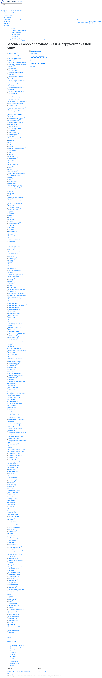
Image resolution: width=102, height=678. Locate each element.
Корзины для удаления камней (15, 115)
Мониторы (12, 189)
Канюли (11, 86)
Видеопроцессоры (14, 138)
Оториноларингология (16, 609)
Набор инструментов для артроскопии (16, 590)
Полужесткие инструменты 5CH (17, 447)
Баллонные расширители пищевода (16, 88)
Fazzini (10, 217)
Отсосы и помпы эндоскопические (14, 208)
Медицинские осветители (17, 148)
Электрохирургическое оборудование (15, 275)
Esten (10, 264)
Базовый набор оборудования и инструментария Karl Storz (28, 40)
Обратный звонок (18, 10)
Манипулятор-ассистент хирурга (15, 344)
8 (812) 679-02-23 (6, 10)
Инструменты (13, 56)
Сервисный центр (10, 14)
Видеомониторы (14, 252)
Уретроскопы (13, 544)
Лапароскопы (13, 301)
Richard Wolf (12, 258)
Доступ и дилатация (15, 567)
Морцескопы (12, 542)
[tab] (17, 148)
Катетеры (12, 136)
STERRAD (10, 595)
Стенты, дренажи (14, 120)
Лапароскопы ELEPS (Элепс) (17, 305)
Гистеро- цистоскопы (14, 537)
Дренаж (11, 570)
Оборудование (13, 583)
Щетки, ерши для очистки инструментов (16, 334)
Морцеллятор (13, 541)
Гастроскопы (13, 158)
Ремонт (9, 637)
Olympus (11, 146)
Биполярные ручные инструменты (14, 328)
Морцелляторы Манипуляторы (13, 412)
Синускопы (12, 624)
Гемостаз (12, 60)
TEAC (10, 142)
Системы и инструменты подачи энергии (16, 627)
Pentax (10, 144)
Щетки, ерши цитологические (14, 97)
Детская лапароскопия (14, 348)
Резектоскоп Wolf (14, 465)
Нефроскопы (13, 539)
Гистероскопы (13, 415)
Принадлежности (14, 223)
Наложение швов (14, 331)
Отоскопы (11, 622)
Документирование (14, 297)
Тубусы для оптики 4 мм (16, 451)
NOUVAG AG (12, 287)
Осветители (12, 266)
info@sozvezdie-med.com (45, 672)
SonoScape (12, 140)
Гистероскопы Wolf (14, 453)
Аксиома (11, 156)
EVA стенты (12, 124)
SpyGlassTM (12, 241)
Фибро (10, 163)
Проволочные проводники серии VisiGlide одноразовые (16, 82)
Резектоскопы (13, 459)
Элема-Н (11, 215)
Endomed (11, 213)
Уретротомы (13, 521)
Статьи (6, 25)
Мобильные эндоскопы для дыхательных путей (16, 174)
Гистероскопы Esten (15, 455)
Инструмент (12, 535)
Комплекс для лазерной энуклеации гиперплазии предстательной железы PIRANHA (16, 553)
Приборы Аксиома (14, 299)
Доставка (7, 19)
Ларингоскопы (13, 614)
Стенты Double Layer (15, 122)
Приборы (11, 283)
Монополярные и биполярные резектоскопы (17, 463)
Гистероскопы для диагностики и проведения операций (16, 419)
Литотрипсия (13, 558)
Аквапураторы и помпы (16, 509)
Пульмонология (13, 134)
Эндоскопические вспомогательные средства (17, 100)
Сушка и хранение (14, 240)
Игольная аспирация (15, 103)
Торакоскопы (12, 311)
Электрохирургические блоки (15, 198)
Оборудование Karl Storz (16, 293)
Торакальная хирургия (15, 357)
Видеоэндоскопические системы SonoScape (15, 186)
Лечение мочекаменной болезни (15, 561)
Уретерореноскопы (15, 547)
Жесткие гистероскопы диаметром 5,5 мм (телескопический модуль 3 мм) (17, 431)
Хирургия (12, 249)
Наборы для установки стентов (15, 77)
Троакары (12, 320)
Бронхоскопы (13, 171)
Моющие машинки (14, 201)
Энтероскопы (12, 183)
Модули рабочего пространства (13, 617)
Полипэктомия (14, 105)
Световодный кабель (15, 270)
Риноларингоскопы (14, 620)
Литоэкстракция (13, 569)
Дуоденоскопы (13, 181)
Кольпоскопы (12, 469)
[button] (21, 19)
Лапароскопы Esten (14, 309)
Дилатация (12, 130)
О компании (8, 17)
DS (9, 195)
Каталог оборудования (11, 12)
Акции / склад (8, 16)
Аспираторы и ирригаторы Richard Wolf (16, 290)
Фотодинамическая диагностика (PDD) (14, 573)
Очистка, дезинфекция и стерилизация (16, 92)
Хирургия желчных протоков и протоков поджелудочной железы (17, 64)
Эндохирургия (16, 32)
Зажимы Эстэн (11, 497)
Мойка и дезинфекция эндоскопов (15, 204)
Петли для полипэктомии (17, 108)
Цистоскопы (13, 525)
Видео (11, 161)
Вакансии (7, 23)
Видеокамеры (13, 254)
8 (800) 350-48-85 (95, 21)
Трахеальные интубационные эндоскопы (17, 351)
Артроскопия (13, 580)
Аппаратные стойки (15, 359)
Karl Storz (15, 36)
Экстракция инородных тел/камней (17, 111)
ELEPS (10, 262)
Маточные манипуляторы (16, 341)
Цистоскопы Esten (14, 527)
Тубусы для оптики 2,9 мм (17, 450)
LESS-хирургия (13, 337)
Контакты (7, 21)
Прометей (11, 221)
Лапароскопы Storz (14, 307)
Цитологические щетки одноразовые (15, 73)
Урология (12, 482)
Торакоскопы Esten (14, 313)
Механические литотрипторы (13, 69)
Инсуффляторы (13, 231)
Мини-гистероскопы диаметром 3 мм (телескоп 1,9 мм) (17, 425)
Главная (12, 28)
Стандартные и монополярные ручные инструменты (15, 323)
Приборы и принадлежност (17, 381)
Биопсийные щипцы (15, 58)
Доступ (11, 565)
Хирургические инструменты (13, 316)
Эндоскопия (13, 53)
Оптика (11, 607)
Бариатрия (10, 346)
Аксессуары (12, 132)
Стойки (11, 229)
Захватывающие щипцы (16, 118)
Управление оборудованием (17, 295)
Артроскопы (12, 587)
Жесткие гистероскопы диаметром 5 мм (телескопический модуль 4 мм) (17, 439)
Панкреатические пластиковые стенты (15, 127)
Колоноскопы (13, 164)
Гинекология (16, 34)
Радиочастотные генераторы (13, 631)
